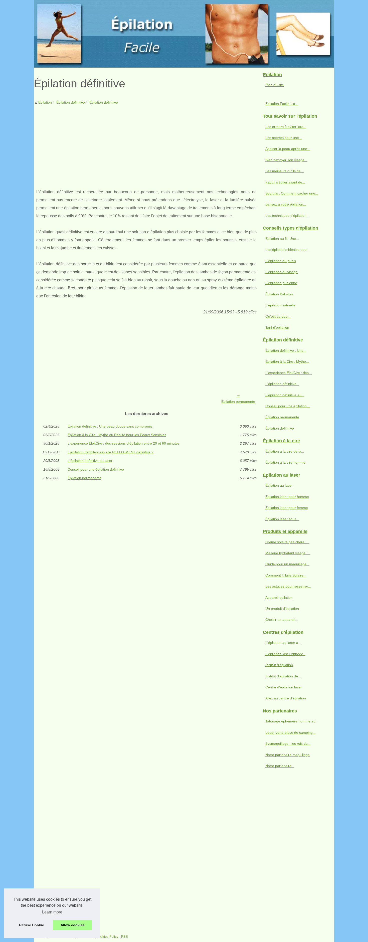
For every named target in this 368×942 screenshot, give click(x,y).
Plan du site (274, 85)
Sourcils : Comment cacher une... (291, 193)
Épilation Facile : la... (281, 104)
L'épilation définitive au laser (90, 460)
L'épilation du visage (281, 272)
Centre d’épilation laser (283, 687)
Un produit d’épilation (282, 609)
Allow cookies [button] (73, 925)
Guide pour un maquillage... (287, 564)
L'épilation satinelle (280, 305)
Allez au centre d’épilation (285, 698)
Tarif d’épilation (277, 327)
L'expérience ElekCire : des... (288, 373)
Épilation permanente (238, 402)
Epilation (45, 102)
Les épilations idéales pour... (287, 250)
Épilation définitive (70, 102)
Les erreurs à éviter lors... (285, 127)
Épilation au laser (279, 485)
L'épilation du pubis (280, 261)
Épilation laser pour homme (287, 497)
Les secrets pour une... (283, 138)
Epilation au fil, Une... (282, 239)
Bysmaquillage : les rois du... (288, 743)
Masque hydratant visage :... (287, 553)
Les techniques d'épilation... (287, 216)
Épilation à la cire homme (285, 462)
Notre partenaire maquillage (287, 755)
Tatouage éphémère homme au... (291, 721)
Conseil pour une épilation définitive (96, 469)
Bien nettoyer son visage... (286, 160)
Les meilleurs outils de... (284, 171)
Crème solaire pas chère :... (287, 542)
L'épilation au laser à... (283, 643)
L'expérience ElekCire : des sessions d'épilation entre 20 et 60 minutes (123, 443)
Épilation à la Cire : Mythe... (287, 361)
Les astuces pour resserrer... (288, 586)
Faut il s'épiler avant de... (285, 182)
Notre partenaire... (279, 766)
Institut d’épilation (279, 665)
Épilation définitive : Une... (285, 350)
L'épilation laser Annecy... (285, 654)
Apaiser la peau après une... (287, 149)
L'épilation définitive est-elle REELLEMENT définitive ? (110, 452)
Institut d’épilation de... (283, 676)
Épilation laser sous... (282, 519)
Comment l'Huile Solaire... (285, 575)
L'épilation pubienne (281, 283)
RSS (124, 936)
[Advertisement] (146, 143)
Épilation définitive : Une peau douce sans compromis (110, 426)
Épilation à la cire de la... (284, 451)
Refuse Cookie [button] (31, 925)
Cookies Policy (107, 936)
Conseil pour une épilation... (287, 406)
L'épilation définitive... (282, 384)
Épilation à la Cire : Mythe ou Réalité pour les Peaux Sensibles (117, 435)
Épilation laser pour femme (286, 508)
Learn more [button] (52, 912)
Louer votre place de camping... (290, 732)
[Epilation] (184, 34)
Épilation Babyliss (279, 294)
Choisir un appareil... (281, 620)
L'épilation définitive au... (284, 395)
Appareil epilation (279, 598)
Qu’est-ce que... (278, 316)
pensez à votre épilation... (285, 204)
